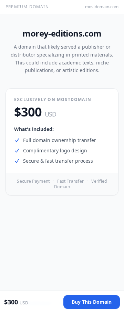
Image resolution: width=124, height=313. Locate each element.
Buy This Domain (92, 302)
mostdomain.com (101, 7)
